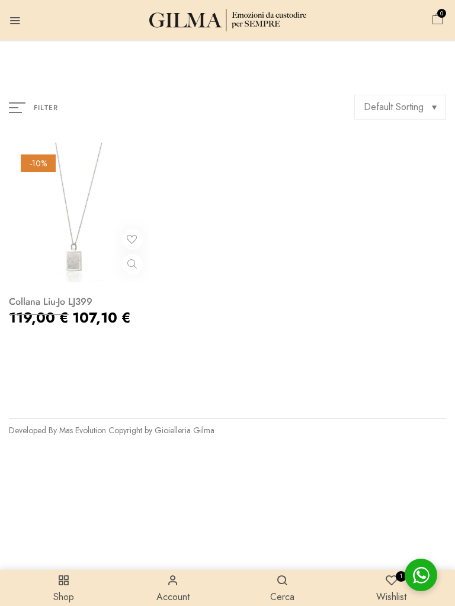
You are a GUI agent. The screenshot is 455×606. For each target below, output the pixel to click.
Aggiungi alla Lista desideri (132, 239)
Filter (46, 107)
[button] (437, 20)
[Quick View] (132, 264)
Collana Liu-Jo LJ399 (50, 301)
